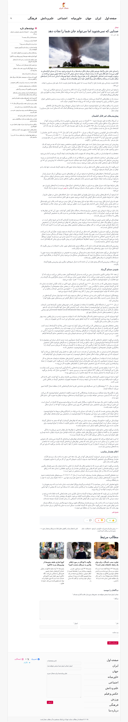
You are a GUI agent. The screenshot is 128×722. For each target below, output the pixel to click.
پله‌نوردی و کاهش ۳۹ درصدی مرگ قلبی (26, 89)
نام (117, 623)
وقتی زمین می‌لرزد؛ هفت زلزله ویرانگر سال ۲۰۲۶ (23, 103)
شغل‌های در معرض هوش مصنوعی (28, 86)
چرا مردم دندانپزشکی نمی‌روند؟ (28, 44)
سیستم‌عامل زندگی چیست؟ (29, 37)
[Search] (11, 18)
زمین (65, 187)
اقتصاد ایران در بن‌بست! (30, 40)
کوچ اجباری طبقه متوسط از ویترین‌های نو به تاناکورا (23, 56)
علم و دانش (47, 18)
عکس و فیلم (111, 693)
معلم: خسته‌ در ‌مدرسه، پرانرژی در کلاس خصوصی (23, 82)
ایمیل (76, 623)
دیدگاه (116, 598)
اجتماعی (62, 18)
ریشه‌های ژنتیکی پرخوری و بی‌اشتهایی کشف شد (24, 53)
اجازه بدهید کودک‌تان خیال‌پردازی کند (27, 115)
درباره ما (113, 710)
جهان (88, 18)
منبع (116, 512)
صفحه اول (110, 18)
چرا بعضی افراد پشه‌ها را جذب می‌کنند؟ (26, 65)
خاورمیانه (76, 18)
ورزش (114, 699)
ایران (98, 18)
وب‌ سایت (115, 632)
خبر (113, 512)
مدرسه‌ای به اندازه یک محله (29, 74)
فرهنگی (32, 18)
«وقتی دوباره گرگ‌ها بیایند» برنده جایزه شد (26, 107)
